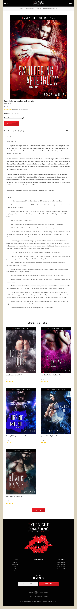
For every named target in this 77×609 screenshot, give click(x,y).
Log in (30, 596)
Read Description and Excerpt (14, 118)
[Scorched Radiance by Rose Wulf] (56, 350)
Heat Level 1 (61, 562)
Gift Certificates (38, 596)
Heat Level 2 (61, 564)
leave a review (24, 109)
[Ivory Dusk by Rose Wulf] (21, 350)
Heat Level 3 (8, 103)
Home (21, 8)
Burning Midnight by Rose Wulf (16, 436)
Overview (9, 137)
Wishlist (69, 131)
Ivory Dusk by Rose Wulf (14, 375)
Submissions (16, 564)
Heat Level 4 (61, 569)
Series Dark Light (29, 8)
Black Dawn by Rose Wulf (14, 496)
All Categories (38, 562)
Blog (16, 569)
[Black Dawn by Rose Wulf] (21, 471)
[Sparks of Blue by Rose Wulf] (56, 411)
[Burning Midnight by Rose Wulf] (21, 411)
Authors (15, 562)
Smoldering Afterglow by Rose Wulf (45, 8)
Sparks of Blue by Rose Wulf (50, 436)
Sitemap (16, 571)
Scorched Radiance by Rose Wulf (51, 375)
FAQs (16, 566)
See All (38, 510)
